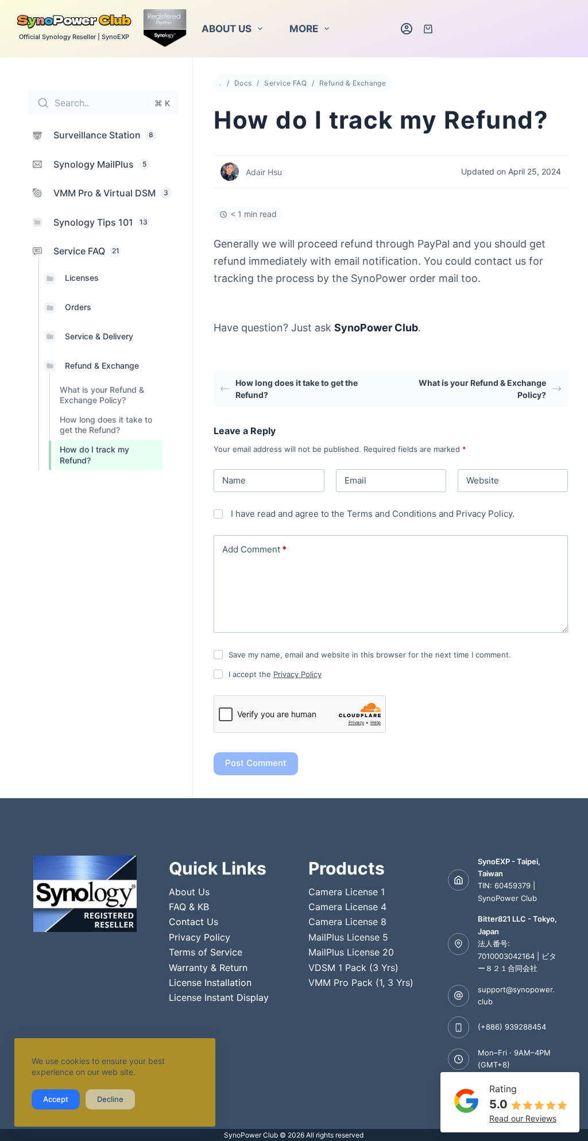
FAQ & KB (189, 906)
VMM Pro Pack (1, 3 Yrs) (360, 982)
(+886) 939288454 (512, 1026)
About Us (227, 28)
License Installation (210, 982)
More (303, 28)
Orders (78, 307)
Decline (110, 1099)
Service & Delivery (99, 336)
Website (482, 480)
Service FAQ (285, 83)
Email (355, 480)
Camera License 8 (347, 921)
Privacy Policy (484, 513)
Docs (243, 83)
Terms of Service (205, 952)
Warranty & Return (208, 967)
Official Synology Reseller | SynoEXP (74, 37)
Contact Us (193, 921)
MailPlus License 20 (351, 952)
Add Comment (254, 549)
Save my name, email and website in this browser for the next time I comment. (370, 654)
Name (234, 480)
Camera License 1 (346, 892)
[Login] (406, 28)
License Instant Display (219, 997)
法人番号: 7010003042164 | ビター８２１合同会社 (517, 956)
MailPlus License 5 (348, 937)
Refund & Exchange (102, 365)
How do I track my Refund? (94, 454)
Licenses (82, 278)
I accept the (275, 674)
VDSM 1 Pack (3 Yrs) (353, 967)
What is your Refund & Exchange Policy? (102, 395)
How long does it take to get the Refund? (106, 425)
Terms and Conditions (391, 513)
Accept (55, 1099)
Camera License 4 (347, 906)
